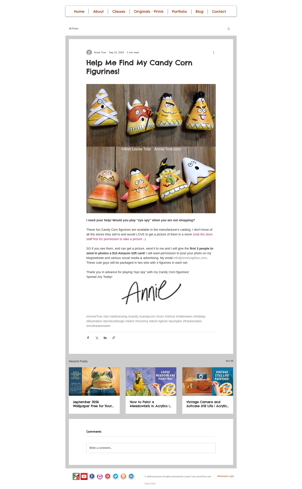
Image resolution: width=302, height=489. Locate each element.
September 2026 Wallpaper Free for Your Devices (92, 404)
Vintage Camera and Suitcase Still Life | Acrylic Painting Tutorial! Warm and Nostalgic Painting (206, 404)
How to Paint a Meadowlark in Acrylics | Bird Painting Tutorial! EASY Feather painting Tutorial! (150, 404)
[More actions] (213, 52)
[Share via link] (113, 337)
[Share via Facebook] (88, 337)
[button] (228, 28)
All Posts (73, 28)
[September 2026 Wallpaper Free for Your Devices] (94, 381)
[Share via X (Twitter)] (96, 337)
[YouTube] (84, 476)
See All (229, 360)
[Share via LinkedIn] (105, 337)
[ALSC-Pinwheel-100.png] (76, 476)
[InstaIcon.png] (99, 476)
